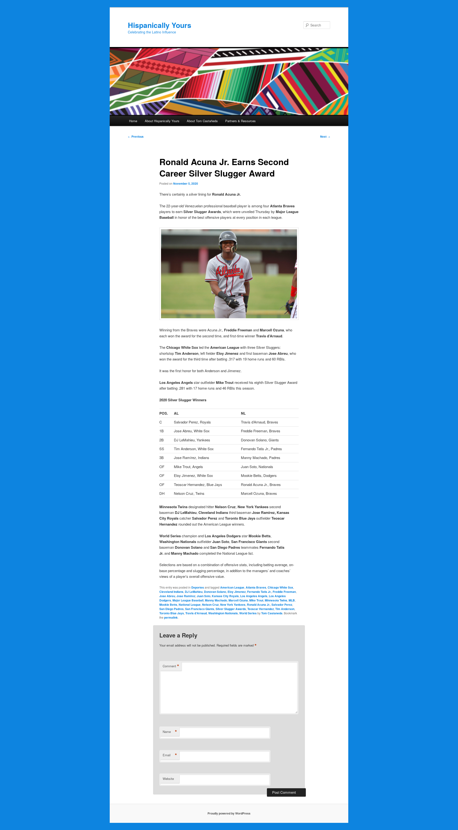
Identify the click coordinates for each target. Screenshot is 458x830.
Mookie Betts (168, 604)
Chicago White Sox (280, 587)
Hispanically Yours (159, 25)
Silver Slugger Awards (231, 609)
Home (133, 121)
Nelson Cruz (210, 604)
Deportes (197, 587)
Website (168, 778)
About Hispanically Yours (162, 121)
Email (170, 755)
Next (325, 136)
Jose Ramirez (186, 596)
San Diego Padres (171, 609)
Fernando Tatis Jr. (259, 592)
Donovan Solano (215, 592)
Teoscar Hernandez (260, 609)
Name (170, 732)
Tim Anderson (284, 609)
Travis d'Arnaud (196, 613)
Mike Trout (256, 600)
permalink (171, 617)
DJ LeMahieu (194, 592)
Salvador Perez (281, 604)
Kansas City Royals (225, 596)
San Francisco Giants (199, 609)
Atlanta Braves (256, 587)
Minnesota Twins (276, 600)
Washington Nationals (223, 613)
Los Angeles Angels (253, 596)
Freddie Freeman (284, 592)
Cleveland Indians (171, 592)
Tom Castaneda (271, 613)
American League (232, 587)
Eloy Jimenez (237, 592)
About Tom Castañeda (202, 121)
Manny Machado (216, 600)
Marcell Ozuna (238, 600)
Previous (136, 136)
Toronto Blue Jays (171, 613)
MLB (292, 600)
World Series (248, 613)
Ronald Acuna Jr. (258, 604)
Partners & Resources (240, 121)
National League (190, 604)
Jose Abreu (167, 596)
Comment (171, 666)
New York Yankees (232, 604)
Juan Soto (203, 596)
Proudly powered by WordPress (229, 813)
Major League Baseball (187, 600)
